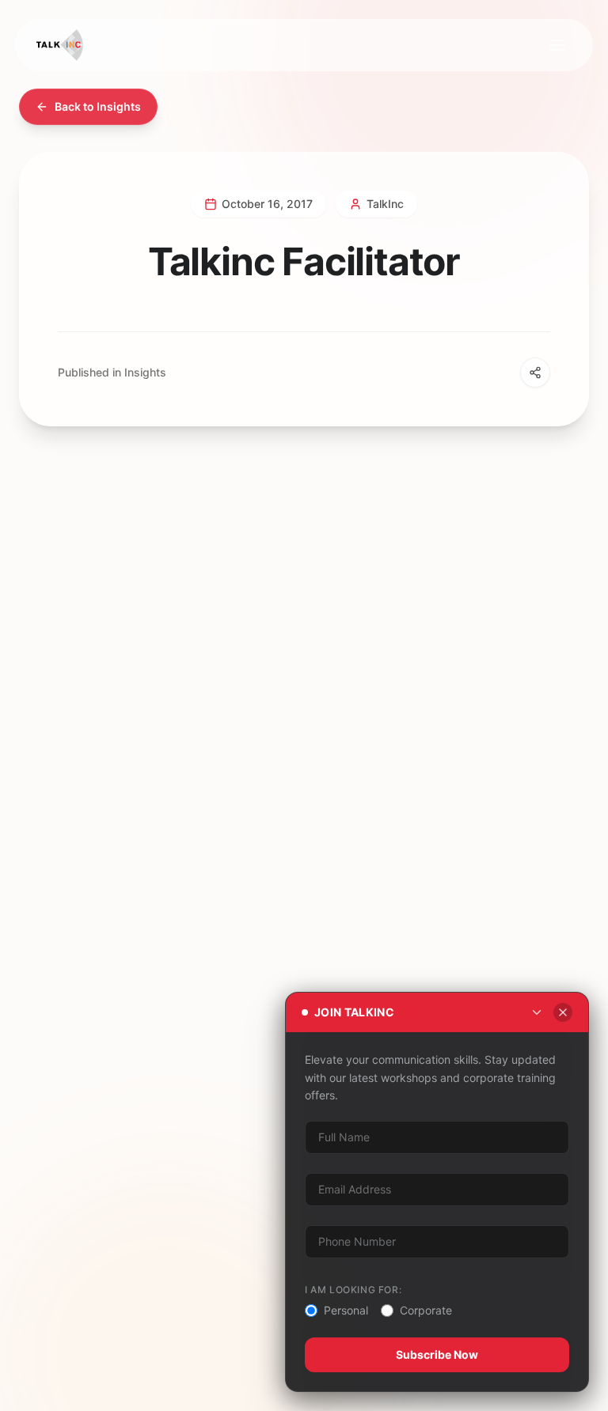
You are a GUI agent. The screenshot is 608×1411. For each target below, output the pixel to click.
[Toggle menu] (557, 45)
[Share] (535, 372)
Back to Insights (98, 106)
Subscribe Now (437, 1354)
